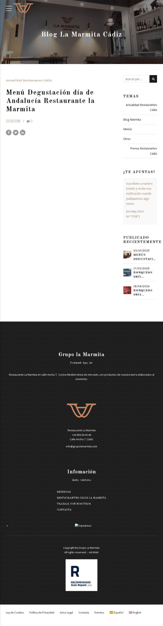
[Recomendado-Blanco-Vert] (81, 575)
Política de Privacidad (41, 612)
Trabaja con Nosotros (74, 504)
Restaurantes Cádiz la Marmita (81, 498)
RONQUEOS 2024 (142, 292)
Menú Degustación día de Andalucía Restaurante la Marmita (50, 101)
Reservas (64, 492)
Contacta (64, 510)
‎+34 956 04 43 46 (81, 435)
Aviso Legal (66, 612)
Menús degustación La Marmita (145, 257)
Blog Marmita (132, 119)
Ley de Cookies (15, 612)
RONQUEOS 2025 (142, 274)
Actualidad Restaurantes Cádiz (29, 80)
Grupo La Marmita (89, 547)
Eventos (99, 612)
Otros (127, 139)
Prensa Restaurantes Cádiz (143, 150)
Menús (127, 129)
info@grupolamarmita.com (81, 446)
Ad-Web (94, 552)
